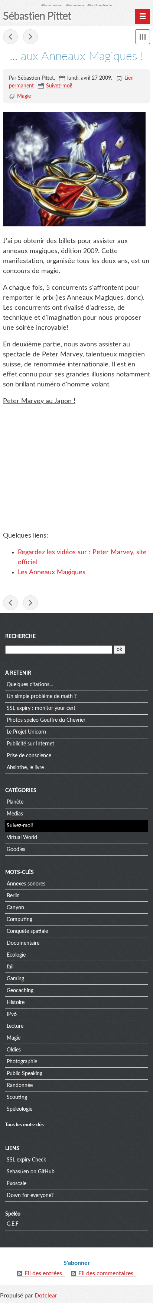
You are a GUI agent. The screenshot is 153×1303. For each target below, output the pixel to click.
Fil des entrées (43, 1273)
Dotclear (46, 1296)
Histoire (16, 1002)
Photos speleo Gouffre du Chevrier (46, 720)
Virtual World (22, 837)
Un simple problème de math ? (41, 696)
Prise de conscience (29, 755)
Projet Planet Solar (10, 36)
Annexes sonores (26, 884)
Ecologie (16, 955)
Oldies (14, 1050)
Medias (15, 814)
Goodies (16, 849)
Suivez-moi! (59, 86)
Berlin (13, 895)
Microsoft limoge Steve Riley (30, 36)
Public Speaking (24, 1073)
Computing (19, 919)
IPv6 (12, 1014)
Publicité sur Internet (30, 744)
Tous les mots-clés (24, 1124)
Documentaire (23, 943)
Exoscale (16, 1183)
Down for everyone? (30, 1195)
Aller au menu (75, 5)
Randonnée (20, 1085)
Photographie (22, 1061)
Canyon (15, 907)
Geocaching (20, 990)
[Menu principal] (142, 16)
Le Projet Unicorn (26, 732)
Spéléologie (19, 1109)
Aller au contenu (51, 5)
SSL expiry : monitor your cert (41, 708)
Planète (15, 802)
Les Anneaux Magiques (51, 572)
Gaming (15, 978)
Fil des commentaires (105, 1273)
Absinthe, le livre (25, 767)
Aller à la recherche (99, 5)
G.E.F (13, 1224)
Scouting (17, 1097)
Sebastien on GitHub (31, 1171)
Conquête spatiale (27, 931)
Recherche (20, 636)
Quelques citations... (30, 684)
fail (10, 967)
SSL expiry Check (26, 1160)
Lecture (15, 1026)
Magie (24, 96)
